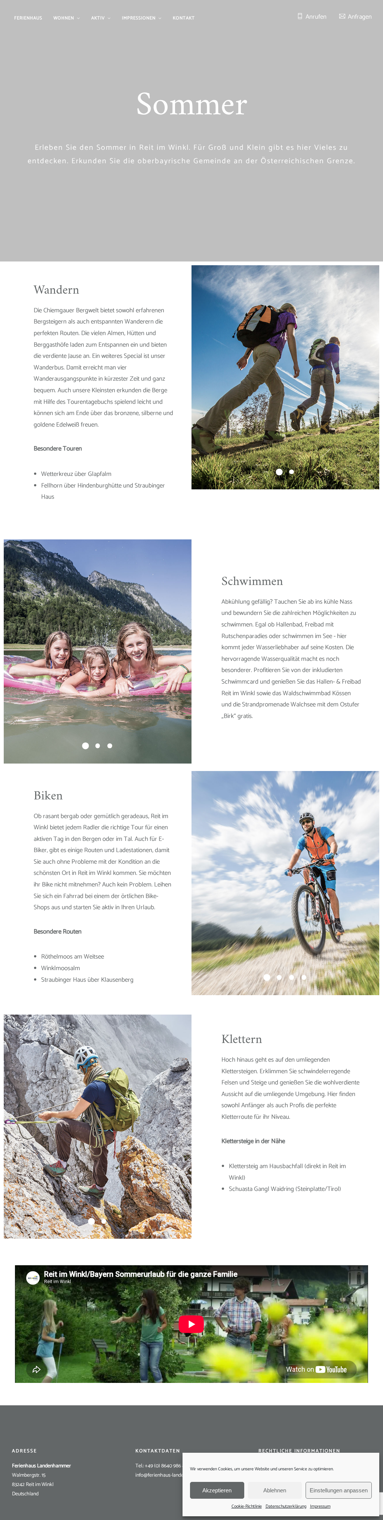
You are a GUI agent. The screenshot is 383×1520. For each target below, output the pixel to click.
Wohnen (63, 18)
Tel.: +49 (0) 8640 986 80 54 (164, 1466)
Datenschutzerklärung (286, 1506)
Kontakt (184, 18)
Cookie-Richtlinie (247, 1506)
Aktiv (98, 18)
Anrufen (316, 17)
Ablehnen (274, 1490)
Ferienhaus (28, 18)
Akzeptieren (217, 1490)
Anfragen (360, 17)
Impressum (320, 1506)
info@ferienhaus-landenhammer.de (173, 1475)
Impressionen (139, 18)
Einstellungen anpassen (339, 1490)
